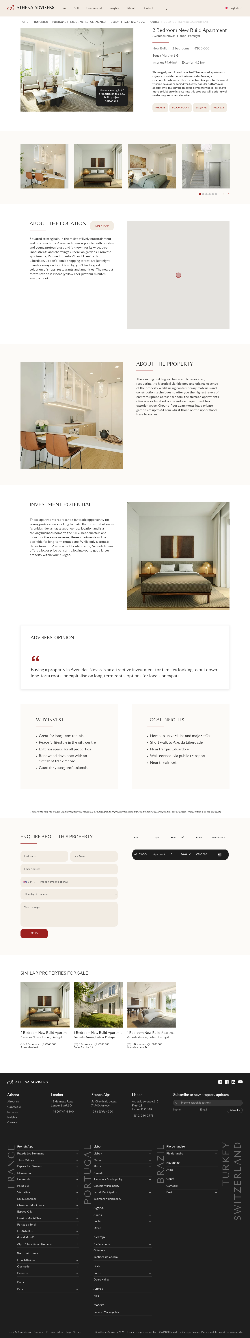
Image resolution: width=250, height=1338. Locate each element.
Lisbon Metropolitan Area (88, 22)
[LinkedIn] (233, 1082)
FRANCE (12, 1166)
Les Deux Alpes (26, 1199)
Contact (148, 8)
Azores (98, 1289)
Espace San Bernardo (30, 1166)
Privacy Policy (54, 1332)
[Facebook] (227, 1082)
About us (13, 1101)
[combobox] (29, 882)
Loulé (97, 1221)
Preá (169, 1192)
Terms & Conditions (19, 1332)
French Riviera (26, 1260)
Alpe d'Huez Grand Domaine (34, 1244)
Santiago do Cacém (106, 1257)
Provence (23, 1273)
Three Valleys (25, 1160)
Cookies (38, 1332)
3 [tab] (206, 194)
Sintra (97, 1166)
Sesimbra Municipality (107, 1199)
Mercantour (24, 1173)
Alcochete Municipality (108, 1179)
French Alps (25, 1146)
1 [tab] (200, 194)
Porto (97, 1266)
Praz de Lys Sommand (30, 1153)
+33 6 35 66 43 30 (102, 1112)
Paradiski (23, 1186)
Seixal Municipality (105, 1192)
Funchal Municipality (106, 1312)
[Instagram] (220, 1082)
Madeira (99, 1305)
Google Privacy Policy (195, 1332)
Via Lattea (23, 1192)
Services (12, 1112)
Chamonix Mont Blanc (31, 1205)
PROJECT (218, 108)
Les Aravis (23, 1179)
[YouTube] (240, 1082)
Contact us (14, 1107)
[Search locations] (165, 8)
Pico (96, 1296)
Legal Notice (73, 1332)
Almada (98, 1173)
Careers (12, 1122)
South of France (28, 1253)
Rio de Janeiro (175, 1146)
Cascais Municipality (106, 1186)
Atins (169, 1170)
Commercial (94, 8)
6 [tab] (216, 194)
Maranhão (173, 1163)
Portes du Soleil (26, 1225)
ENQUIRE (201, 108)
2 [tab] (203, 194)
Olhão (97, 1228)
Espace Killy (24, 1212)
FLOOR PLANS (180, 108)
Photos (160, 108)
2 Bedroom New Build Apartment (186, 22)
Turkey (227, 1145)
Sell (76, 8)
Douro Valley (101, 1279)
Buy (63, 8)
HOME (24, 22)
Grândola (99, 1250)
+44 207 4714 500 (62, 1112)
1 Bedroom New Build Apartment (99, 1033)
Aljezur (98, 1215)
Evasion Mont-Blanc (29, 1218)
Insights (114, 8)
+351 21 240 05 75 (142, 1116)
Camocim (172, 1186)
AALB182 (154, 22)
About (131, 8)
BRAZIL (161, 1164)
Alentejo (99, 1237)
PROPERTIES (40, 22)
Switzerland (238, 1145)
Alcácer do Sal (102, 1244)
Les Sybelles (25, 1231)
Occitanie (23, 1266)
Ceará (170, 1179)
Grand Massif (25, 1237)
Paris (20, 1282)
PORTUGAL (59, 22)
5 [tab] (213, 194)
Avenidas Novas (134, 22)
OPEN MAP (102, 226)
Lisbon (115, 22)
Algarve (99, 1208)
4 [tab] (209, 194)
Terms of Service (225, 1332)
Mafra (97, 1160)
